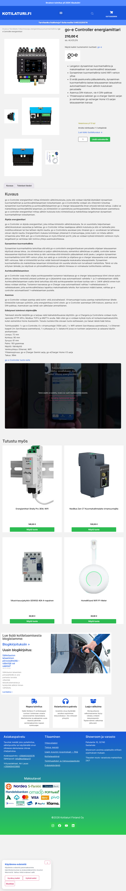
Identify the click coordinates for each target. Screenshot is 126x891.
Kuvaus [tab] (9, 185)
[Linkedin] (73, 825)
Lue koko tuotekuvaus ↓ (90, 132)
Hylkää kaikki (31, 878)
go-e (99, 47)
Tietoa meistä (51, 747)
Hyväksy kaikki (14, 878)
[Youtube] (66, 825)
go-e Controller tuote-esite (17, 360)
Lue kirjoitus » (7, 692)
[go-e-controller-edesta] (31, 66)
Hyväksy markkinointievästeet (63, 398)
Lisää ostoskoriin (100, 139)
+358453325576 (27, 756)
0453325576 (81, 22)
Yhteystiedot (51, 743)
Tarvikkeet (13, 29)
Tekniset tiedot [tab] (24, 185)
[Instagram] (53, 825)
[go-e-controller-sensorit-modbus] (23, 157)
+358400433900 (12, 766)
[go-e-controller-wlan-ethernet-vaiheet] (40, 116)
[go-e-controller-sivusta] (11, 116)
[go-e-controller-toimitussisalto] (52, 157)
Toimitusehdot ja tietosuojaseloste (62, 761)
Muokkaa (10, 884)
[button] (61, 13)
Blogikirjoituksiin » (16, 644)
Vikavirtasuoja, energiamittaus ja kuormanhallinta (38, 29)
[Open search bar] (92, 13)
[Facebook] (60, 825)
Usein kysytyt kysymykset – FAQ (61, 752)
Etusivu (5, 29)
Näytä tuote (32, 529)
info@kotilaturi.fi (23, 758)
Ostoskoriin (111, 16)
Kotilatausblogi (52, 756)
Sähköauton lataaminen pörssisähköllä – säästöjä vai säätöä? (10, 660)
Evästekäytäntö (52, 765)
